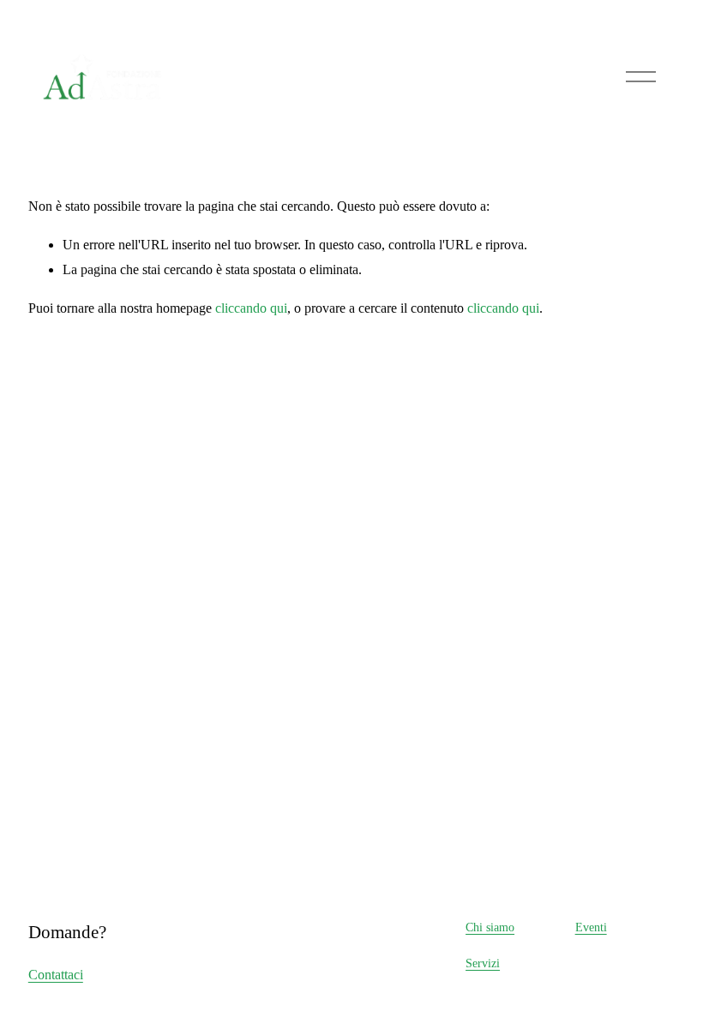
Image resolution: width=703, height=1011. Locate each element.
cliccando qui (251, 308)
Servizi (483, 963)
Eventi (591, 927)
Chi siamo (490, 927)
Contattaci (55, 974)
